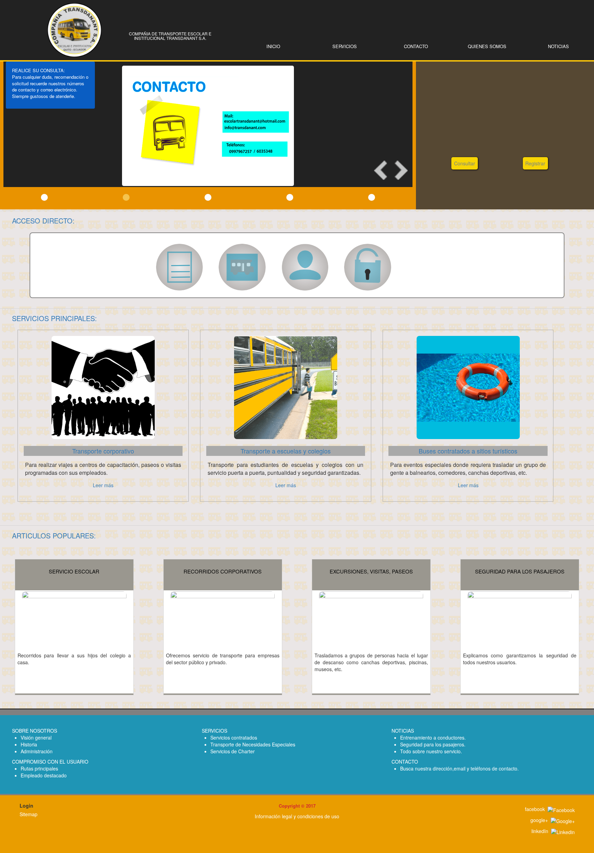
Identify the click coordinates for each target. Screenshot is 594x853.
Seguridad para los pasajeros (519, 571)
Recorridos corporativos (223, 571)
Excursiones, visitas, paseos (371, 571)
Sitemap (28, 814)
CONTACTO (416, 46)
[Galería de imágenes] (242, 266)
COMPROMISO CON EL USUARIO (50, 761)
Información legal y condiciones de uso (297, 816)
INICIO (273, 46)
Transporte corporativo (103, 450)
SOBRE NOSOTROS (34, 730)
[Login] (367, 266)
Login (26, 805)
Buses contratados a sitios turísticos (468, 450)
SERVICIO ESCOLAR (74, 571)
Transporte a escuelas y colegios (286, 450)
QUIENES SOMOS (487, 46)
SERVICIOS (344, 46)
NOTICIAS (558, 46)
